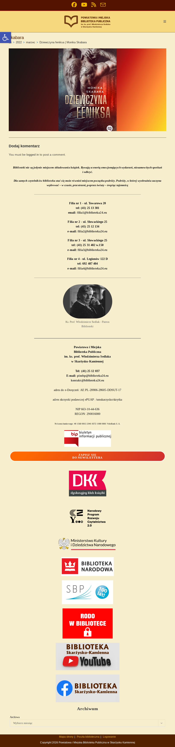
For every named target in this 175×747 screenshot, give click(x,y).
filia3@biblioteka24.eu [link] (92, 250)
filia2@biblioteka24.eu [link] (92, 231)
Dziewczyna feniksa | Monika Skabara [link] (63, 42)
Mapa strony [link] (66, 736)
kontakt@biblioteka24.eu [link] (87, 380)
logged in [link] (32, 154)
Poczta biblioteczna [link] (88, 736)
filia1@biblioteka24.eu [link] (92, 212)
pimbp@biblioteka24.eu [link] (93, 375)
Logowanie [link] (109, 736)
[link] (5, 37)
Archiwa (15, 717)
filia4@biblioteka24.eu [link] (92, 268)
